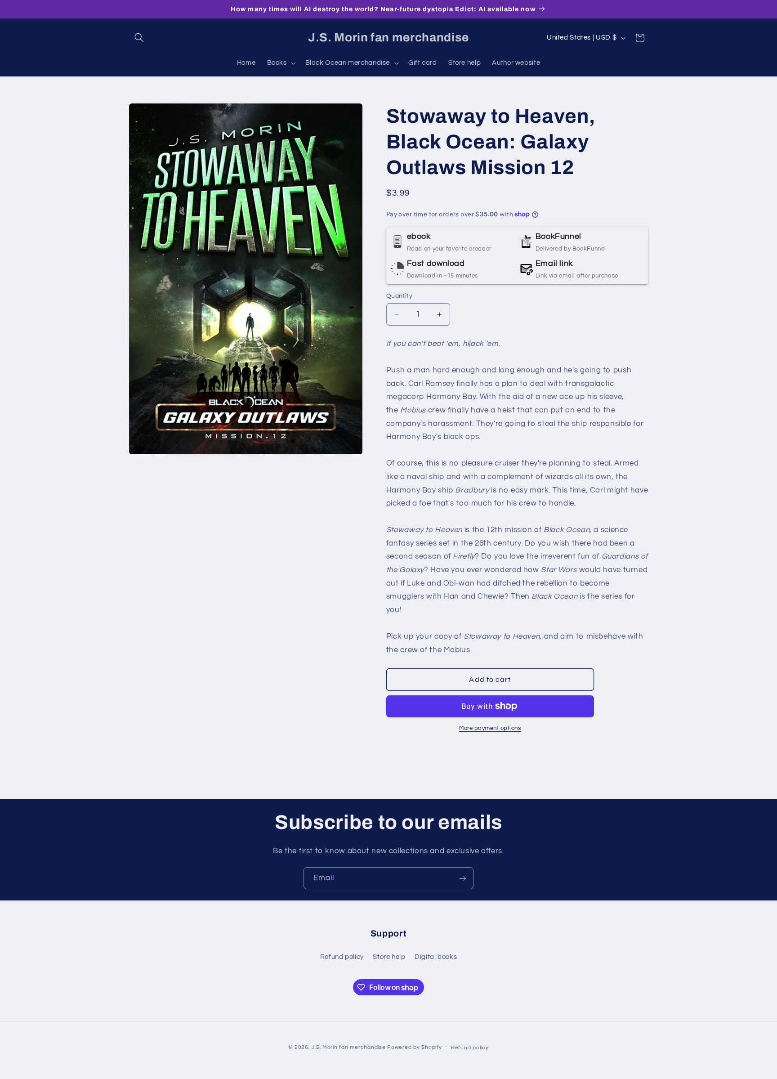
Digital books (436, 956)
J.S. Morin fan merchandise (348, 1046)
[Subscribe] (462, 878)
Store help (389, 956)
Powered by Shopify (414, 1046)
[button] (139, 37)
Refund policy (342, 956)
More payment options (490, 728)
